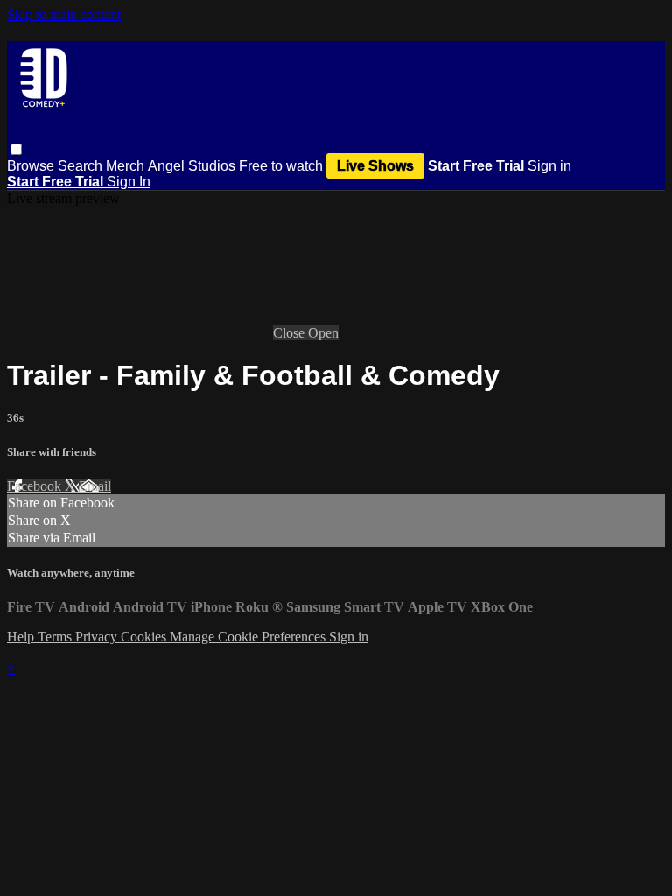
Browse (32, 165)
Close (290, 333)
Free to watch (281, 165)
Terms (56, 636)
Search (82, 165)
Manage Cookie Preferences (249, 636)
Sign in (549, 165)
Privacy (98, 636)
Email (95, 486)
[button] (16, 149)
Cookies (145, 636)
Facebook (36, 486)
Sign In (128, 181)
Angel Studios (191, 165)
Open (323, 333)
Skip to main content (64, 14)
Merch (125, 165)
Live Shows (375, 165)
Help (22, 636)
